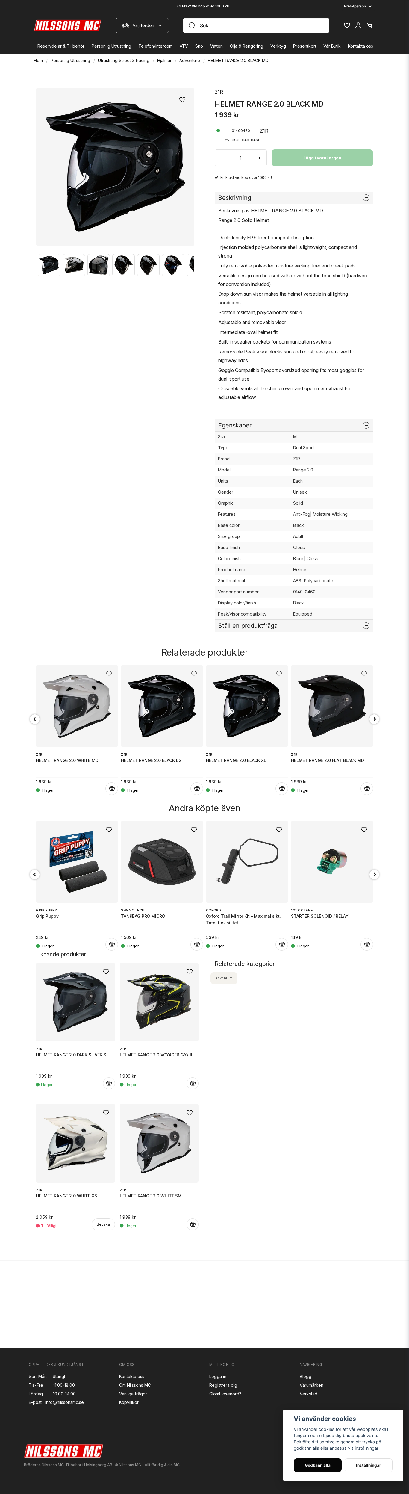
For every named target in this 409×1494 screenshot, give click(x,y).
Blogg (305, 1376)
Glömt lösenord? (225, 1393)
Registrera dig (223, 1385)
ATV (184, 46)
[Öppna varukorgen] (369, 25)
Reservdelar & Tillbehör (60, 46)
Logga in (217, 1376)
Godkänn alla (318, 1465)
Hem (38, 60)
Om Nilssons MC (135, 1385)
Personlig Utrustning (111, 46)
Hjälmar (164, 60)
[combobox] (142, 25)
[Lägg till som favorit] (346, 25)
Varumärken (311, 1385)
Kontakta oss (360, 46)
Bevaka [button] (103, 1224)
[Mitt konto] (358, 25)
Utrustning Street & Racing (123, 60)
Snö (199, 46)
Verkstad (308, 1393)
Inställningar (368, 1465)
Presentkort (304, 46)
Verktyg (278, 46)
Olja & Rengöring (246, 46)
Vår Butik (332, 46)
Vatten (216, 46)
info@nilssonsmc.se (64, 1402)
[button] (184, 98)
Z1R (219, 92)
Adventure (189, 60)
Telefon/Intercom (155, 46)
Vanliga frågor (133, 1393)
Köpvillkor (129, 1402)
